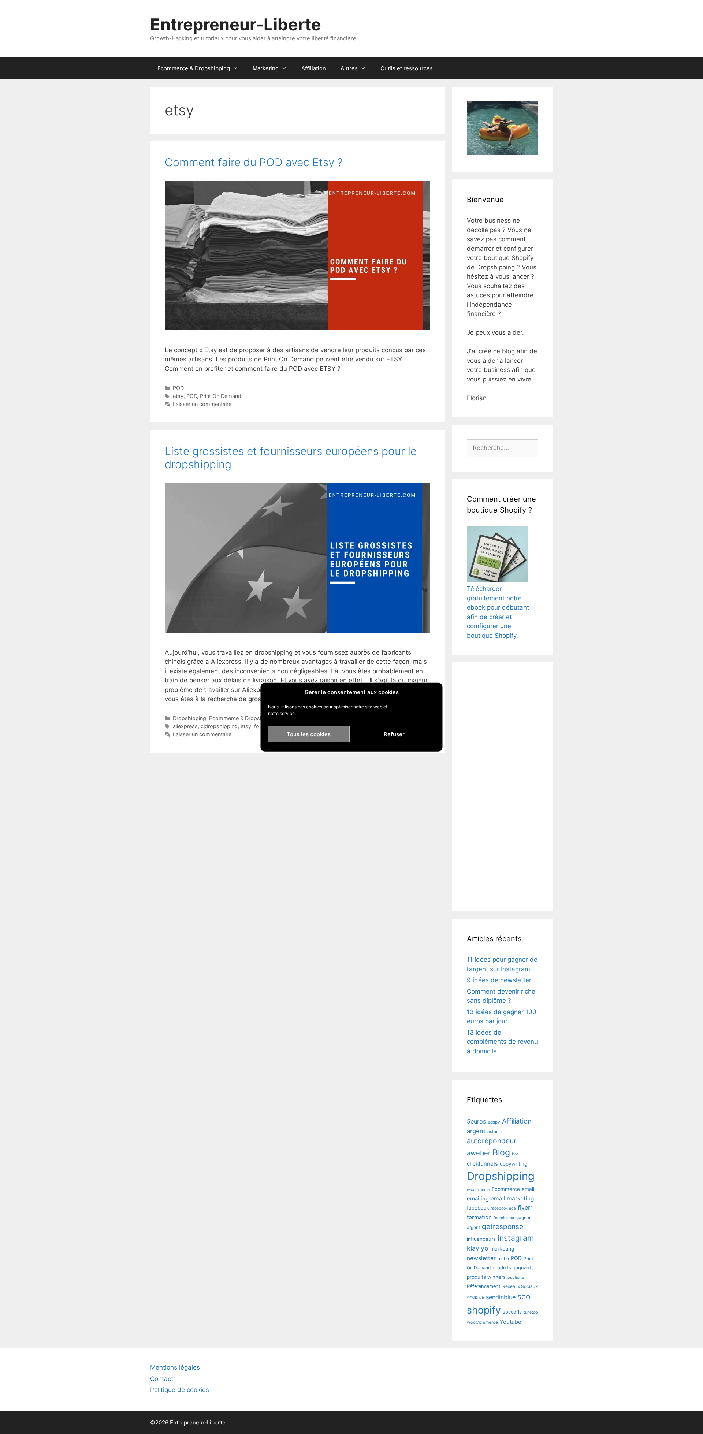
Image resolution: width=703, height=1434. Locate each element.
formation (479, 1217)
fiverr (525, 1207)
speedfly (512, 1312)
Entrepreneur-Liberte (235, 24)
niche (503, 1258)
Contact (161, 1378)
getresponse (502, 1226)
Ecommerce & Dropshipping (193, 68)
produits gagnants (513, 1267)
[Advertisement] (502, 787)
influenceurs (481, 1239)
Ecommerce (506, 1189)
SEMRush (475, 1298)
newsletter (481, 1258)
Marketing (266, 68)
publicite (515, 1277)
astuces (495, 1131)
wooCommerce (482, 1322)
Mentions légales (175, 1367)
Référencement (484, 1286)
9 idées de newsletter (499, 980)
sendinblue (501, 1297)
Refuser (394, 733)
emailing (478, 1198)
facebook (478, 1208)
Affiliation (313, 68)
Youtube (510, 1321)
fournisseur (504, 1217)
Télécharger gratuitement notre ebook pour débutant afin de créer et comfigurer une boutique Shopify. (498, 612)
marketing (502, 1248)
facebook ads (503, 1208)
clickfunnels (482, 1163)
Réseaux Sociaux (520, 1286)
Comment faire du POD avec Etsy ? (254, 162)
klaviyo (477, 1248)
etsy (178, 396)
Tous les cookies (309, 733)
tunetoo (531, 1312)
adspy (494, 1122)
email (528, 1189)
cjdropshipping (219, 726)
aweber (479, 1153)
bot (515, 1154)
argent (476, 1131)
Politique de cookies (179, 1389)
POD (178, 388)
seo (524, 1296)
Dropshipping (189, 718)
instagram (516, 1238)
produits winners (486, 1277)
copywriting (513, 1164)
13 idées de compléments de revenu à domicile (502, 1042)
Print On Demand (220, 396)
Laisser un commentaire (202, 404)
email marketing (512, 1198)
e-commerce (478, 1189)
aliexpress (185, 726)
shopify (484, 1310)
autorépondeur (491, 1140)
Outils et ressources (406, 68)
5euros (476, 1121)
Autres (349, 68)
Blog (501, 1152)
